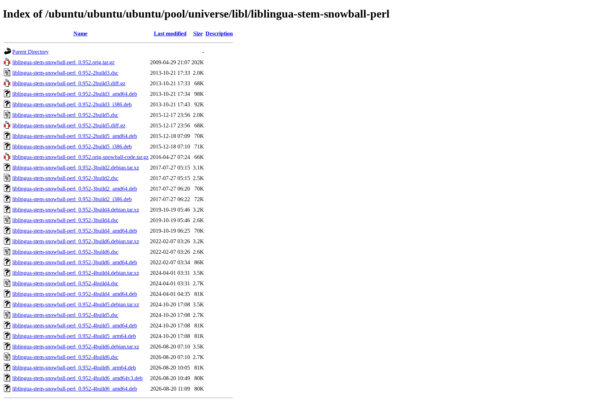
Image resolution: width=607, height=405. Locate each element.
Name (80, 33)
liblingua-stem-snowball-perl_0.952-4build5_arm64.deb (74, 336)
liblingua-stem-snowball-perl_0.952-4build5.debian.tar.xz (75, 304)
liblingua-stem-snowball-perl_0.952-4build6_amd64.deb (74, 389)
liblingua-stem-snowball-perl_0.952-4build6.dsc (65, 357)
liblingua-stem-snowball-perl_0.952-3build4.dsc (65, 220)
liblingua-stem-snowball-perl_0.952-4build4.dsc (65, 283)
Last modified (170, 33)
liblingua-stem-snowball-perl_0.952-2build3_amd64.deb (74, 94)
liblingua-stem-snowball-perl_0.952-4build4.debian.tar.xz (75, 273)
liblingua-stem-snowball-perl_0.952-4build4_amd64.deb (74, 294)
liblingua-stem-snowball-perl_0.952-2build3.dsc (65, 73)
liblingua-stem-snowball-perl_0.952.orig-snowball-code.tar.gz (80, 157)
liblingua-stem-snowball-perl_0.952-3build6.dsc (65, 252)
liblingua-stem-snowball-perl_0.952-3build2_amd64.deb (74, 189)
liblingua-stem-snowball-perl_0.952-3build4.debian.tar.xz (75, 210)
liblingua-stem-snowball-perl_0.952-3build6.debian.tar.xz (75, 241)
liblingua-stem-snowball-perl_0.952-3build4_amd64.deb (74, 231)
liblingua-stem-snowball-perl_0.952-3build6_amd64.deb (74, 262)
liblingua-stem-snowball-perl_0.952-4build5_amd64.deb (74, 325)
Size (198, 33)
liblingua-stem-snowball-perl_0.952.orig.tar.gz (63, 62)
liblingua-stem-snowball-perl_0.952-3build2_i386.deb (72, 199)
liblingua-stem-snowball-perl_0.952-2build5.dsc (65, 115)
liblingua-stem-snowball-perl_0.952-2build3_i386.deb (72, 104)
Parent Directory (30, 52)
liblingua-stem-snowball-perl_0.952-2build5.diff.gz (68, 125)
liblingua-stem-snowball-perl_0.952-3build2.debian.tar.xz (75, 168)
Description (219, 33)
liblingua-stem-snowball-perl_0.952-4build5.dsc (65, 315)
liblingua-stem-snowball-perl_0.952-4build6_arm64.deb (74, 368)
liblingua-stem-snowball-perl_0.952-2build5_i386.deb (72, 147)
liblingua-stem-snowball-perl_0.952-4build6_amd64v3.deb (77, 378)
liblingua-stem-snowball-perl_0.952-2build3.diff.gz (68, 83)
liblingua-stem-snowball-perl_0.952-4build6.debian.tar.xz (75, 347)
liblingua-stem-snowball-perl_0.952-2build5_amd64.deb (74, 136)
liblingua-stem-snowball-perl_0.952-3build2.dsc (65, 178)
